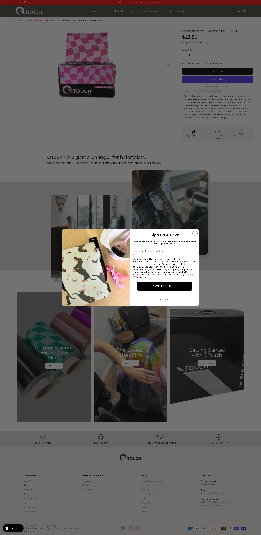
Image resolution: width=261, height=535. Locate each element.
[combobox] (138, 251)
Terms (145, 277)
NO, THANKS (165, 299)
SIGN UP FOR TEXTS (164, 286)
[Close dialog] (195, 233)
